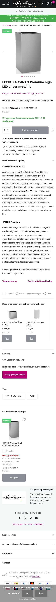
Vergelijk (10, 293)
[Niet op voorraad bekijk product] (7, 338)
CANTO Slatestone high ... (35, 324)
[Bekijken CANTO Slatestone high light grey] (36, 315)
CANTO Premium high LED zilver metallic (12, 444)
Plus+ (28, 576)
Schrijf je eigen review (15, 374)
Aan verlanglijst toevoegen (29, 293)
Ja (27, 593)
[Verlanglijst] (47, 4)
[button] (22, 76)
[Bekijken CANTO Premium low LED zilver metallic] (12, 315)
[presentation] (3, 52)
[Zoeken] (8, 3)
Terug (8, 25)
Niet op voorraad (30, 130)
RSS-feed (36, 576)
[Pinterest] (31, 519)
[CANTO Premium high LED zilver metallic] (14, 429)
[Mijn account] (42, 4)
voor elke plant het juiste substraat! (21, 154)
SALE (32, 396)
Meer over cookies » (28, 599)
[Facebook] (19, 519)
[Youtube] (36, 519)
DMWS (22, 576)
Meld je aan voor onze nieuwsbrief (28, 524)
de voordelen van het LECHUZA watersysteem (26, 147)
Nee (41, 593)
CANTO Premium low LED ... (12, 324)
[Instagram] (25, 519)
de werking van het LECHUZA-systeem (22, 150)
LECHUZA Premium (14, 396)
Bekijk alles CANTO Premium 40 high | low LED (22, 93)
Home (14, 25)
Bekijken (14, 477)
